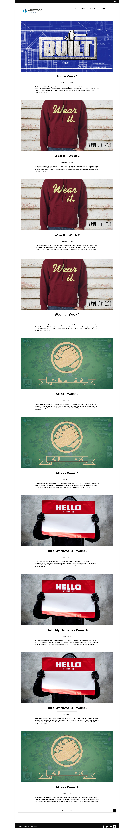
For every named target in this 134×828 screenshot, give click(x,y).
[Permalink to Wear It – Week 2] (67, 230)
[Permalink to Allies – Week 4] (67, 782)
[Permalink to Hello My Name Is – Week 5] (67, 545)
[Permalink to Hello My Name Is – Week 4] (67, 625)
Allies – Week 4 (67, 787)
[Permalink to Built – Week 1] (67, 71)
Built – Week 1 (67, 76)
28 (71, 811)
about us (111, 8)
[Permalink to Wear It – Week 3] (67, 150)
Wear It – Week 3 (67, 155)
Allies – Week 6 (67, 394)
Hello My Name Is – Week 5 (67, 551)
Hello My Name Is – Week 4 (67, 630)
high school (93, 8)
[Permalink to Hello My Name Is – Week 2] (67, 702)
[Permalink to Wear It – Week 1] (67, 309)
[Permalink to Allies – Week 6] (67, 388)
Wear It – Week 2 (67, 235)
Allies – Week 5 (67, 473)
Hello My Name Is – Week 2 (67, 708)
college (102, 8)
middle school (80, 8)
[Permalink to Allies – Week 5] (67, 468)
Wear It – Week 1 (67, 314)
